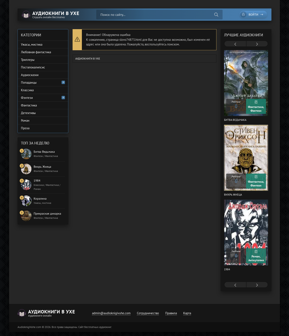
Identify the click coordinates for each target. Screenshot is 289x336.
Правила (171, 313)
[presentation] (235, 44)
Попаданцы (29, 82)
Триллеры (27, 60)
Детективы (28, 113)
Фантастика (29, 105)
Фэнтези (27, 98)
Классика (27, 90)
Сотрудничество (148, 313)
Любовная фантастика (36, 52)
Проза (25, 128)
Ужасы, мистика (31, 44)
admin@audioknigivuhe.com (111, 313)
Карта (187, 313)
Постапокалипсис (33, 67)
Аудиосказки (30, 75)
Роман (25, 120)
